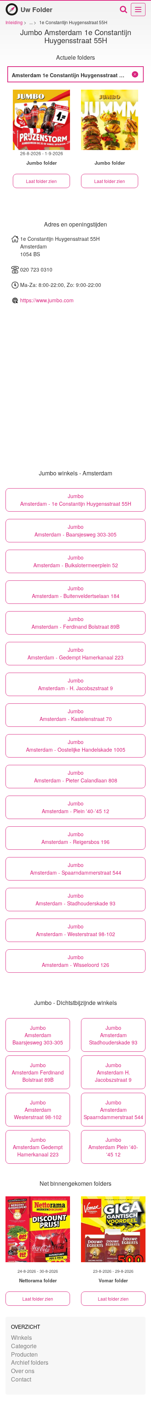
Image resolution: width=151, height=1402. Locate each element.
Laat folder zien (41, 181)
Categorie (24, 1346)
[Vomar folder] (113, 1229)
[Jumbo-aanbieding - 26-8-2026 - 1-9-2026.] (41, 120)
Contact (21, 1379)
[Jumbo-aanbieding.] (109, 120)
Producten (24, 1354)
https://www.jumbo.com (47, 300)
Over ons (22, 1371)
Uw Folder (36, 9)
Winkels (21, 1337)
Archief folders (29, 1362)
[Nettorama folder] (37, 1229)
